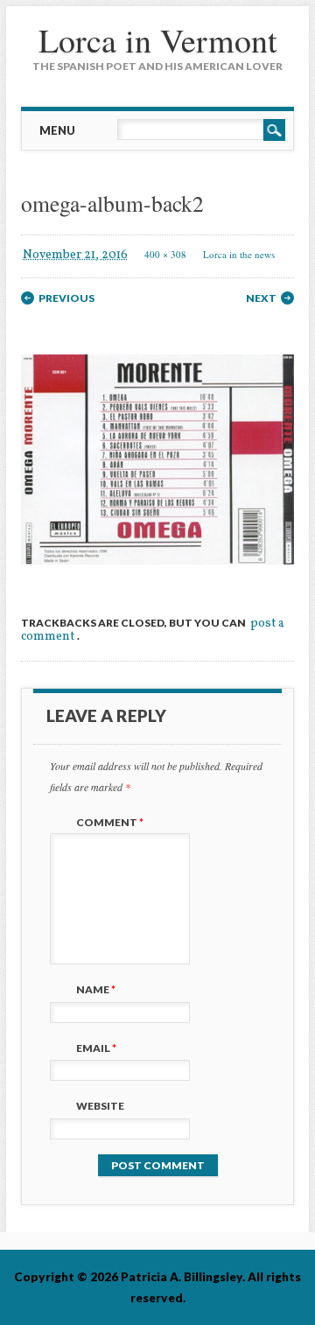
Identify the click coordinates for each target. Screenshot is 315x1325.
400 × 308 (165, 254)
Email (96, 1048)
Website (100, 1105)
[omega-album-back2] (157, 580)
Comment (110, 822)
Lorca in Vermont (157, 40)
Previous (66, 298)
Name (96, 989)
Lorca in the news (239, 254)
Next (261, 298)
